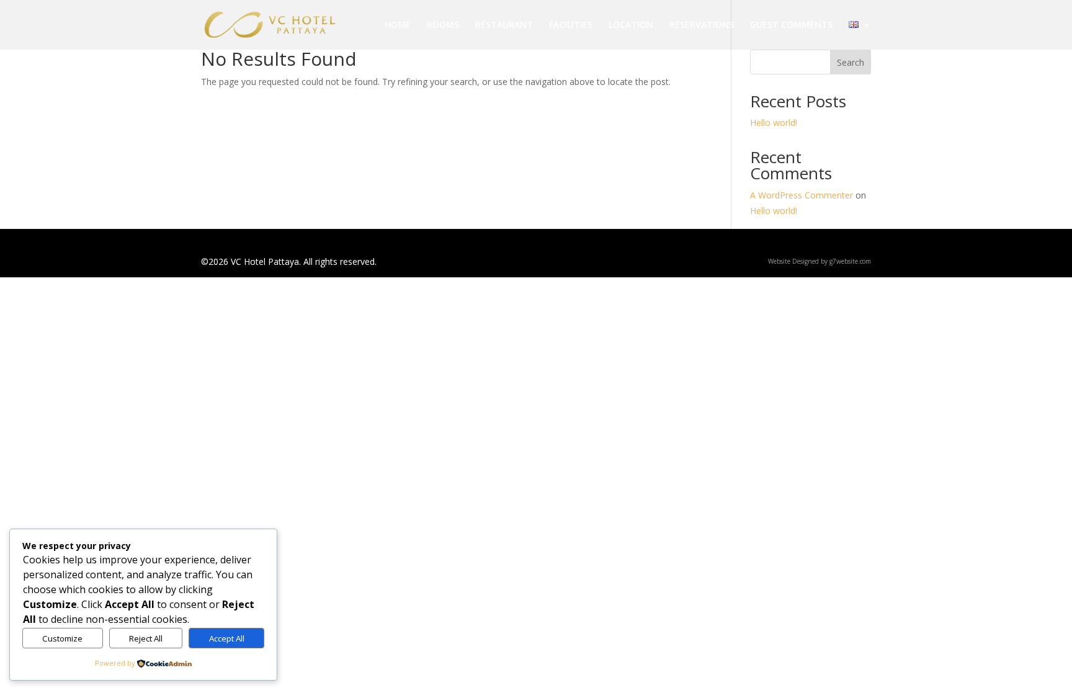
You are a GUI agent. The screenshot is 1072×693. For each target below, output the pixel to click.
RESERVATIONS (701, 25)
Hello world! (773, 122)
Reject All (146, 638)
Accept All (226, 638)
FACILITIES (570, 25)
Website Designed (793, 261)
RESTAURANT (504, 25)
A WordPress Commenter (801, 195)
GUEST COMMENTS (791, 25)
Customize (62, 638)
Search (850, 62)
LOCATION (631, 25)
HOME (398, 25)
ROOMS (443, 25)
